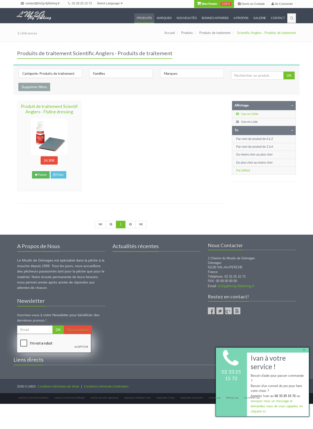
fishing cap (232, 397)
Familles (99, 73)
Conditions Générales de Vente (58, 386)
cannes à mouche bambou (33, 397)
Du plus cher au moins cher (254, 162)
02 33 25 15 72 (81, 3)
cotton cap (215, 397)
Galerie (259, 18)
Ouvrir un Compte (253, 4)
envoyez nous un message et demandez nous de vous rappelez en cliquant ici (277, 406)
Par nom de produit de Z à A (254, 146)
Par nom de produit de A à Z (254, 139)
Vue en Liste (249, 122)
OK (289, 75)
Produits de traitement (215, 33)
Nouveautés (187, 18)
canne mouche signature (104, 397)
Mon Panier (215, 4)
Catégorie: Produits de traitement (48, 73)
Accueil (169, 33)
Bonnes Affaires (215, 18)
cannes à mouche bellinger (69, 397)
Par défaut (243, 170)
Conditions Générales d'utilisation (106, 386)
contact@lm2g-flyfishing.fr (42, 3)
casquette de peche (191, 397)
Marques (164, 18)
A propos (241, 18)
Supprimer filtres (34, 87)
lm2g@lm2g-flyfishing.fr (236, 286)
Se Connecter (283, 4)
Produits (144, 18)
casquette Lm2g (165, 397)
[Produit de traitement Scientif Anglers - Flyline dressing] (49, 136)
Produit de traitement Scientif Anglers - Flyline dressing (49, 109)
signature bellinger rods (137, 397)
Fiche (60, 175)
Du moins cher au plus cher (254, 154)
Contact (278, 18)
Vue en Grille (249, 114)
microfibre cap (252, 397)
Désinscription (78, 330)
